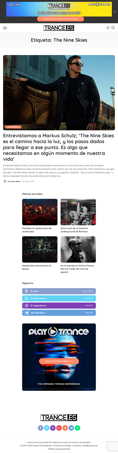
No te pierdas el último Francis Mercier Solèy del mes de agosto (77, 268)
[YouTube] (59, 428)
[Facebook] (59, 291)
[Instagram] (59, 306)
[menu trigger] (6, 27)
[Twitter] (59, 298)
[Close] (114, 11)
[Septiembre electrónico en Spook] (39, 249)
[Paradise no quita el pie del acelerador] (39, 212)
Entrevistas (13, 127)
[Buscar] (113, 27)
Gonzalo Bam (13, 181)
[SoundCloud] (65, 428)
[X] (46, 428)
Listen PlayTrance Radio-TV (59, 361)
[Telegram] (59, 313)
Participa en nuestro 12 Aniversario (60, 19)
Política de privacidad (59, 449)
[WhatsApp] (77, 428)
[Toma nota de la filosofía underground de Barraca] (78, 212)
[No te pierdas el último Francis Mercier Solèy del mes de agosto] (78, 249)
